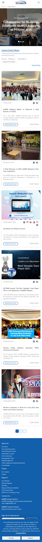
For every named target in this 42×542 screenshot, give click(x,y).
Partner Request (7, 483)
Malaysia (12, 59)
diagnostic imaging (9, 62)
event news (22, 59)
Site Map (4, 486)
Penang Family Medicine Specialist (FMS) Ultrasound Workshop (21, 349)
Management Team (8, 458)
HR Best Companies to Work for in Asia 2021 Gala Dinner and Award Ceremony (21, 409)
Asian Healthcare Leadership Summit (13, 463)
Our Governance (7, 456)
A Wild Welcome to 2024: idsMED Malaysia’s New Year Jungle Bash (21, 170)
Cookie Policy (21, 533)
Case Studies (6, 465)
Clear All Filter (36, 65)
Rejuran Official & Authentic (10, 488)
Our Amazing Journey (8, 449)
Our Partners (6, 481)
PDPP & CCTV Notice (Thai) (10, 493)
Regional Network (7, 461)
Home (3, 7)
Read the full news (21, 35)
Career (4, 474)
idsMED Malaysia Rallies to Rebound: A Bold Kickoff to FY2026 (21, 110)
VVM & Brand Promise (9, 451)
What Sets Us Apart (8, 454)
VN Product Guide (7, 490)
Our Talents (5, 472)
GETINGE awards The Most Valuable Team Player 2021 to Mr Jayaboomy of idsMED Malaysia (21, 289)
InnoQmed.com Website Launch (14, 229)
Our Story (5, 447)
